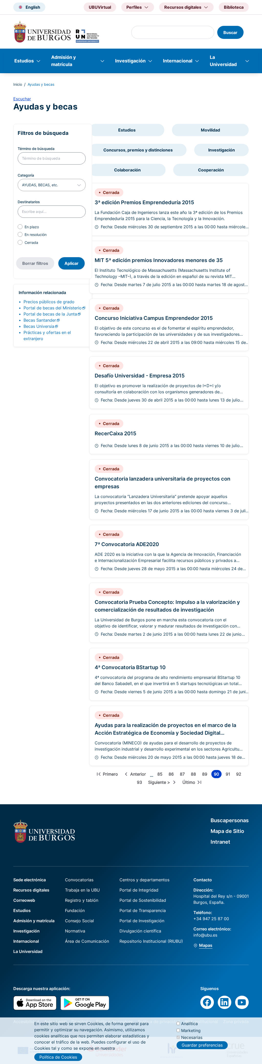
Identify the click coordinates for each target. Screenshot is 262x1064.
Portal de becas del (53, 307)
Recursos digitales (31, 890)
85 (161, 775)
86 (172, 775)
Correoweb (24, 900)
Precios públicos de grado (49, 301)
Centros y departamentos (144, 879)
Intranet (220, 842)
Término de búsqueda (36, 148)
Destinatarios (29, 202)
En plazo (32, 227)
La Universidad (223, 61)
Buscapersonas (230, 820)
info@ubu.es (205, 935)
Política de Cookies (58, 1057)
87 (183, 775)
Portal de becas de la (50, 314)
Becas (40, 320)
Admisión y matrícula (63, 61)
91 (229, 775)
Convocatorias (79, 879)
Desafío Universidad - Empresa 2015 (140, 376)
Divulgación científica (140, 930)
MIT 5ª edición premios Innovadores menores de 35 (159, 260)
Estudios (24, 60)
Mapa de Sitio (227, 831)
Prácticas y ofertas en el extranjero (47, 335)
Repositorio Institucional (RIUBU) (151, 941)
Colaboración (127, 169)
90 (218, 775)
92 (239, 775)
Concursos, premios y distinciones (138, 150)
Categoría (26, 175)
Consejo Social (79, 920)
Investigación (130, 60)
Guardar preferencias (202, 1045)
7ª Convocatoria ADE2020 (127, 544)
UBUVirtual (100, 7)
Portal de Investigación (141, 920)
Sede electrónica (29, 879)
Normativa (75, 930)
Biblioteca (234, 7)
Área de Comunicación (87, 941)
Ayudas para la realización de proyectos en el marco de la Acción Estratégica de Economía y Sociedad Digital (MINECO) (165, 733)
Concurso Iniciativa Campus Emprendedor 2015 (154, 318)
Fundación (75, 910)
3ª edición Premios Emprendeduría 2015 (144, 202)
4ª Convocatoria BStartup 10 (130, 667)
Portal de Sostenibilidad (142, 900)
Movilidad (210, 130)
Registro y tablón (81, 900)
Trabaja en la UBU (82, 890)
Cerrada (31, 242)
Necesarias (191, 1037)
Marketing (191, 1030)
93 (140, 783)
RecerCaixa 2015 (115, 433)
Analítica (189, 1023)
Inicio (17, 84)
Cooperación (211, 169)
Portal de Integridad (138, 890)
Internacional (177, 60)
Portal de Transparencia (142, 910)
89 (205, 775)
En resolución (36, 234)
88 (194, 775)
